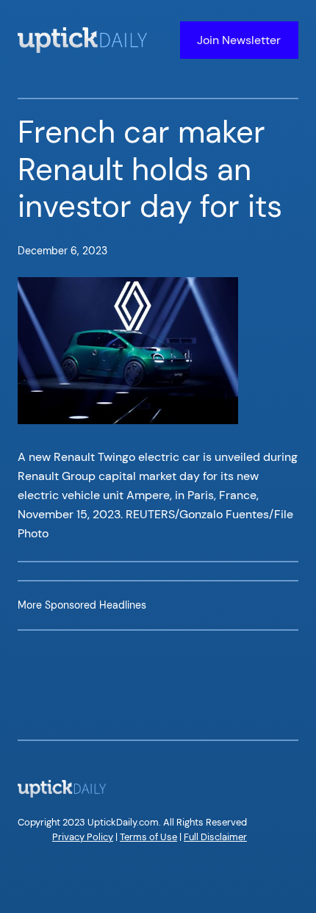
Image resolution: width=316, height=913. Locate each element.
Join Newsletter (239, 40)
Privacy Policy (82, 837)
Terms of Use (148, 837)
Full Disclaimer (215, 837)
